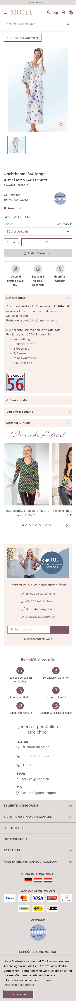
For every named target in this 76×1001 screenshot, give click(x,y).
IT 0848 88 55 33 (35, 765)
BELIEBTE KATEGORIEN (21, 805)
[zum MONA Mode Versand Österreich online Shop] (38, 880)
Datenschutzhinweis (38, 639)
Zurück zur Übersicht (24, 38)
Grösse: (8, 224)
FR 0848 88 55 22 (36, 756)
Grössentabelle (63, 224)
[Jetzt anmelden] (59, 630)
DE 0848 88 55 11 (36, 747)
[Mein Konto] (48, 12)
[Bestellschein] (63, 12)
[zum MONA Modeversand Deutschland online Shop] (28, 880)
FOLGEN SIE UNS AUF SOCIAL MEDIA (30, 861)
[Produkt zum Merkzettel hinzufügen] (46, 242)
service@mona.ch (35, 779)
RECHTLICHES (14, 828)
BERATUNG (12, 850)
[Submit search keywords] (67, 23)
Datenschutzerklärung (19, 984)
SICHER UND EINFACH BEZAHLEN (28, 816)
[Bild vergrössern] (61, 124)
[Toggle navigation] (5, 12)
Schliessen (18, 994)
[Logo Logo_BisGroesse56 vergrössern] (15, 382)
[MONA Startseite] (21, 12)
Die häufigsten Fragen (39, 793)
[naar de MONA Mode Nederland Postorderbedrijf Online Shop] (48, 880)
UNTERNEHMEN (15, 839)
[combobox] (38, 23)
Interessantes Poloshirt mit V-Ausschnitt (26, 511)
